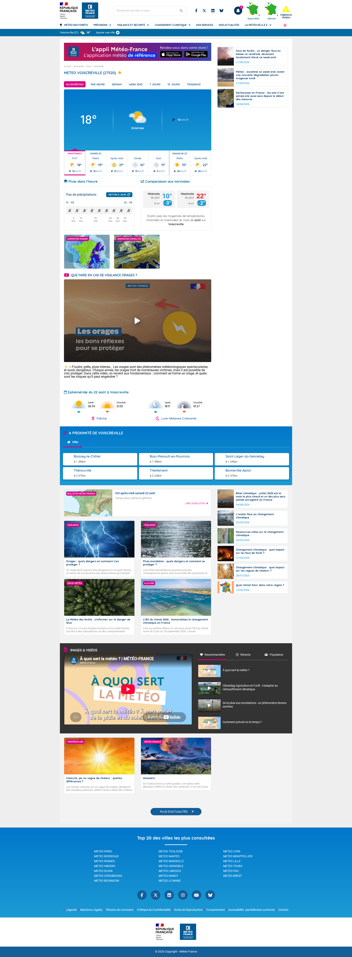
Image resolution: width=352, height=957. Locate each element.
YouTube (196, 895)
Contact (283, 909)
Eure (89, 66)
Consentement (215, 909)
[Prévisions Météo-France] (90, 10)
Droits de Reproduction (188, 909)
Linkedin (212, 10)
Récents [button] (245, 654)
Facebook (196, 10)
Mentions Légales (91, 909)
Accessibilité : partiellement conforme (251, 909)
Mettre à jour (117, 194)
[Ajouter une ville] (118, 32)
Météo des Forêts (76, 24)
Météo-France (188, 951)
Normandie (79, 66)
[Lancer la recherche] (181, 10)
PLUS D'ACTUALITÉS (173, 811)
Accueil (67, 66)
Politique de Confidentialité (154, 909)
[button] (285, 25)
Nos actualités (229, 24)
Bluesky (221, 10)
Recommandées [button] (215, 654)
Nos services (204, 24)
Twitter (204, 10)
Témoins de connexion (120, 909)
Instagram (183, 895)
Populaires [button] (276, 654)
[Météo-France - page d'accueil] (188, 932)
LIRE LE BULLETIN (195, 503)
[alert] (286, 12)
